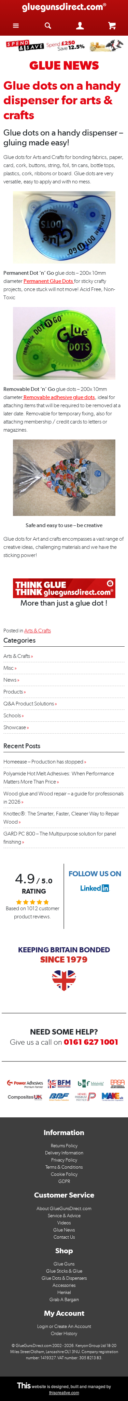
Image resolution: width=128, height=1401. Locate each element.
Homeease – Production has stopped (43, 761)
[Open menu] (16, 25)
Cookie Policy (64, 1174)
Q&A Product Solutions (28, 703)
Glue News (64, 1230)
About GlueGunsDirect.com (64, 1208)
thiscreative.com (64, 1392)
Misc (8, 668)
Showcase (14, 727)
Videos (64, 1223)
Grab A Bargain (64, 1300)
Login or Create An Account (64, 1326)
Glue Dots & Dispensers (64, 1278)
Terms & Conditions (64, 1167)
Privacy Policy (64, 1160)
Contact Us (64, 1237)
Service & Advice (64, 1216)
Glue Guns (64, 1264)
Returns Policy (64, 1146)
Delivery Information (64, 1153)
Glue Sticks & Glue (64, 1271)
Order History (64, 1333)
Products (13, 691)
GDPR (64, 1181)
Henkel (64, 1292)
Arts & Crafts (37, 630)
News (9, 680)
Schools (12, 715)
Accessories (64, 1285)
